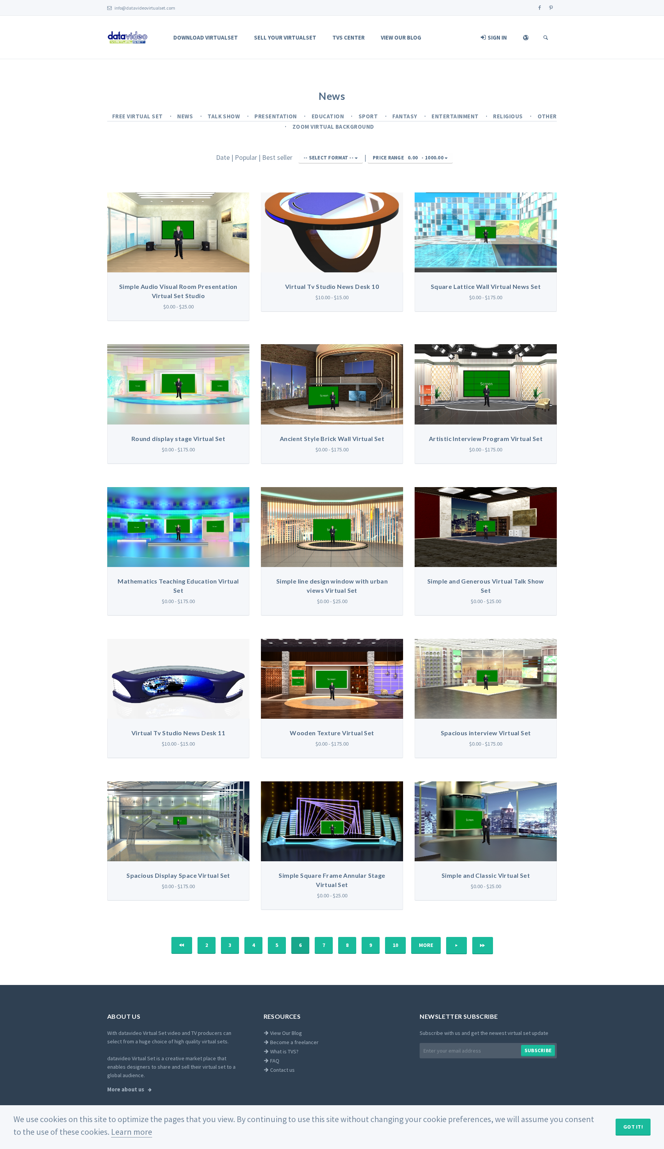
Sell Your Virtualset (285, 37)
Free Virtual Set (138, 116)
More (426, 945)
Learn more (131, 1131)
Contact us (282, 1069)
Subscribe (538, 1050)
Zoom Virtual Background (333, 126)
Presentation (276, 116)
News (185, 116)
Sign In (496, 37)
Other (547, 116)
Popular (247, 157)
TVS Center (348, 37)
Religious (508, 116)
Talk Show (224, 116)
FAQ (274, 1060)
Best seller (278, 157)
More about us (126, 1089)
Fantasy (405, 116)
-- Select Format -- (329, 157)
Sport (369, 116)
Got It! (633, 1126)
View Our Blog (401, 37)
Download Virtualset (205, 37)
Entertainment (456, 116)
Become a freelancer (294, 1042)
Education (328, 116)
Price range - (408, 157)
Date (223, 157)
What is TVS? (284, 1051)
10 (395, 945)
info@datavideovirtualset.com (144, 8)
